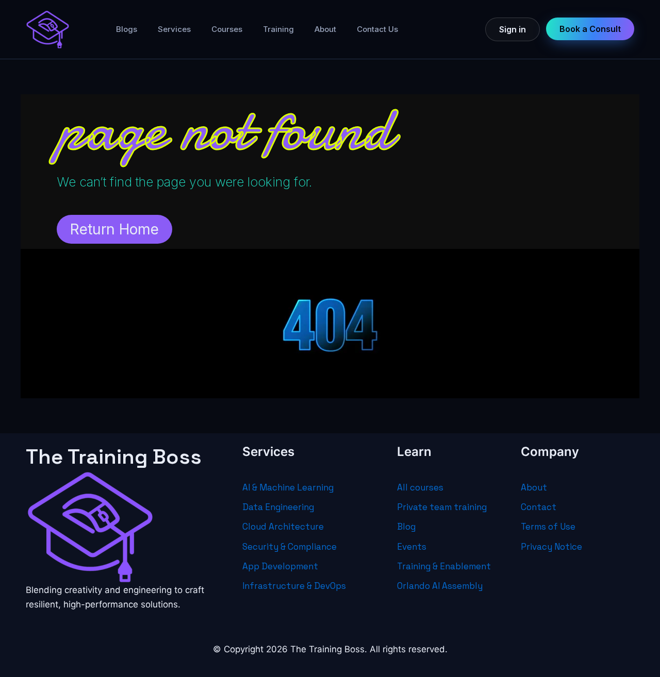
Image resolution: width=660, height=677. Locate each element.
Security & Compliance (289, 546)
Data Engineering (278, 507)
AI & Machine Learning (288, 487)
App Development (280, 566)
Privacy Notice (551, 546)
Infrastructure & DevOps (294, 585)
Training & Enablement (444, 566)
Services (174, 29)
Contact (538, 507)
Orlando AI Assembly (440, 585)
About (325, 29)
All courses (420, 487)
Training (278, 29)
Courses (226, 29)
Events (411, 546)
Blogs (126, 29)
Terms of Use (548, 526)
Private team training (442, 507)
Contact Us (377, 29)
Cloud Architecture (283, 526)
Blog (406, 526)
